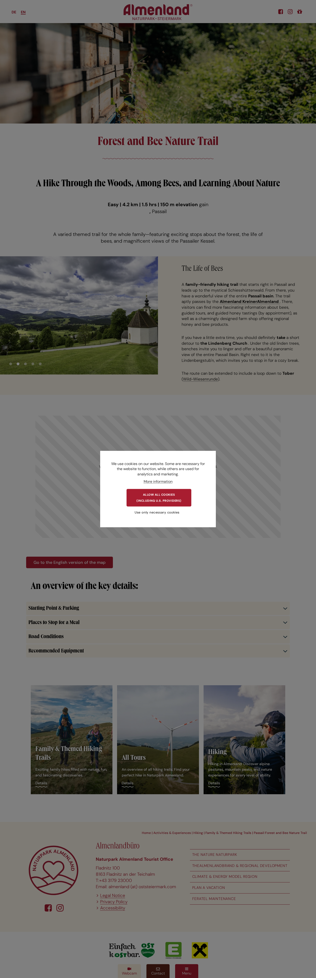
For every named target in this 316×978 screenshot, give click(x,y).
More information (158, 481)
